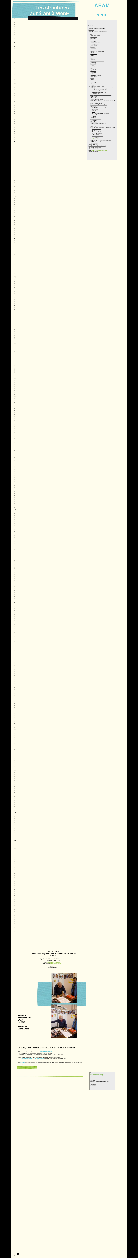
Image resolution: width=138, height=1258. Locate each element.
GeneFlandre (95, 109)
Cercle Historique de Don (97, 99)
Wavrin (92, 83)
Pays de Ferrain (94, 138)
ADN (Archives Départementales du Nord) (101, 95)
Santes (92, 79)
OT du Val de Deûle (97, 133)
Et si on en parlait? (93, 144)
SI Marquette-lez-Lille (15, 785)
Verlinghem (93, 82)
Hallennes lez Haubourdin (97, 51)
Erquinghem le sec (95, 42)
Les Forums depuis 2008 (94, 147)
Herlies (92, 55)
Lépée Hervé (94, 121)
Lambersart (93, 62)
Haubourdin (94, 54)
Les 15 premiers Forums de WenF (96, 146)
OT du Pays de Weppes (97, 131)
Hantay (92, 52)
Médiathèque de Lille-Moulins (98, 123)
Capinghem (93, 38)
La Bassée (93, 59)
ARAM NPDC (93, 96)
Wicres (92, 85)
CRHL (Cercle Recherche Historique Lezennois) (103, 100)
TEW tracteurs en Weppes (97, 141)
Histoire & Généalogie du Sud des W (101, 113)
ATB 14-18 (93, 97)
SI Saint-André (95, 137)
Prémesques (93, 72)
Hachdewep (14, 552)
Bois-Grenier (94, 37)
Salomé (92, 78)
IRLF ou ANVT (14, 688)
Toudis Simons (94, 143)
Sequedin (93, 80)
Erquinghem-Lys (95, 44)
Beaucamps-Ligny (95, 35)
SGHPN (94, 116)
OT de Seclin (95, 130)
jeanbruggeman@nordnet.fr (54, 962)
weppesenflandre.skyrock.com (99, 150)
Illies (92, 58)
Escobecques (94, 45)
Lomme (92, 65)
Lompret (93, 66)
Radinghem (93, 73)
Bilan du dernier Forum (94, 148)
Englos (92, 39)
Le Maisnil (93, 63)
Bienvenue (91, 30)
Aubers (92, 34)
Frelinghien (93, 48)
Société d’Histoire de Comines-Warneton (101, 140)
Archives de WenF (93, 151)
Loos (92, 68)
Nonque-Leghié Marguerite (99, 92)
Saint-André (94, 76)
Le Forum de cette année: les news (15, 101)
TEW (15, 810)
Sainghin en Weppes (96, 75)
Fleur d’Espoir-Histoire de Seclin (99, 104)
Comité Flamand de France (97, 102)
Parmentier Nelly (96, 90)
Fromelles (93, 49)
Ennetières (93, 41)
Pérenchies (93, 71)
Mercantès (93, 124)
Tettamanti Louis (96, 93)
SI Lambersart (15, 750)
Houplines (93, 56)
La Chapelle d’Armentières (97, 61)
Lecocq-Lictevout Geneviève (99, 89)
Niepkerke (93, 126)
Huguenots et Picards (14, 656)
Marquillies (93, 69)
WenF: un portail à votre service (96, 28)
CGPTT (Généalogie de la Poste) (100, 107)
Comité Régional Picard (15, 413)
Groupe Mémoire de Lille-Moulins (15, 360)
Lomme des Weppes (97, 114)
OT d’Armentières (96, 129)
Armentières (93, 32)
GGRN (93, 112)
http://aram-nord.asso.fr (56, 963)
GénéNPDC (95, 110)
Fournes (93, 46)
